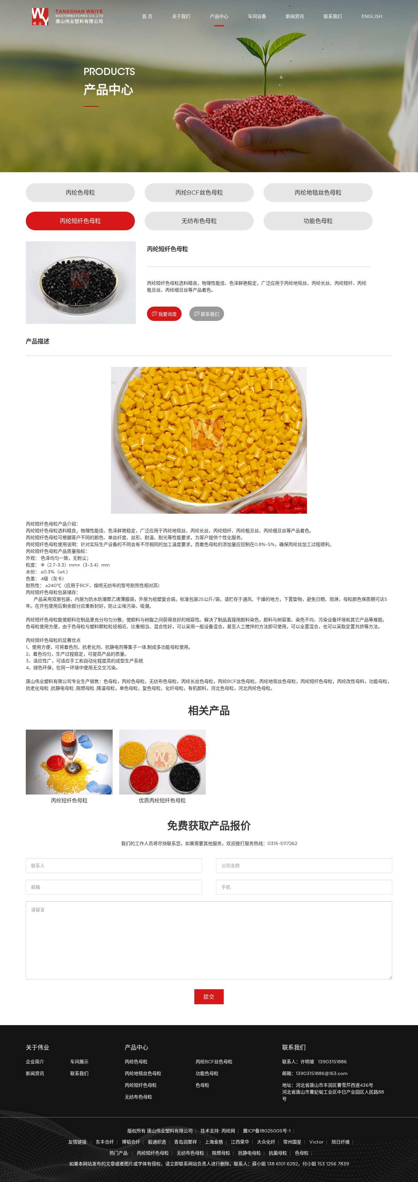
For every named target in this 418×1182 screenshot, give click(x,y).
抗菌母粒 (278, 1153)
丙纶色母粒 (80, 192)
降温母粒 (106, 688)
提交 (209, 997)
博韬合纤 (131, 1141)
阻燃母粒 (85, 688)
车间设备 (257, 16)
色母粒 (110, 681)
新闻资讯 (295, 16)
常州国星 (292, 1141)
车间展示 (79, 1061)
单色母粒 (129, 688)
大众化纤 (266, 1141)
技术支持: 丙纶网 (218, 1130)
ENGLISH (372, 16)
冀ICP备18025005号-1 (267, 1130)
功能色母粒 (318, 221)
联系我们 (333, 16)
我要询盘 (164, 314)
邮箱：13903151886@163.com (314, 1073)
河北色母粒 (222, 688)
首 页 (147, 16)
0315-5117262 (282, 843)
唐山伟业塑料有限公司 (49, 681)
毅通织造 (157, 1141)
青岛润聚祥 (185, 1141)
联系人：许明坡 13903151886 (314, 1061)
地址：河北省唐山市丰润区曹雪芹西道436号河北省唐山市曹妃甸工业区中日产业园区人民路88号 (333, 1092)
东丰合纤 (105, 1141)
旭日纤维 (340, 1141)
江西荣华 (240, 1141)
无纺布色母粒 (199, 221)
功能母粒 (378, 681)
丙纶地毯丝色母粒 (318, 192)
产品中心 (219, 16)
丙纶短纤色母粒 (80, 221)
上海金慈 (214, 1141)
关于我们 (181, 16)
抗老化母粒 (37, 688)
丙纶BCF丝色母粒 (199, 192)
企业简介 (35, 1061)
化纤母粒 (174, 688)
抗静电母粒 (62, 688)
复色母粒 (151, 688)
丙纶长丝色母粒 (197, 681)
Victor (316, 1141)
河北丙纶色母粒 (254, 688)
